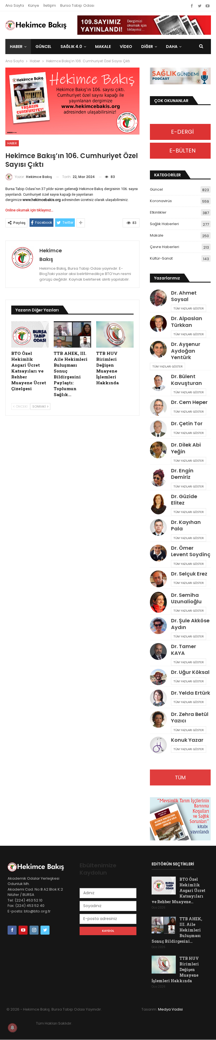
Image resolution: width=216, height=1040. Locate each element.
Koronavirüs (161, 201)
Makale (103, 46)
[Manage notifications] (12, 1027)
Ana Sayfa (14, 5)
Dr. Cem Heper (189, 402)
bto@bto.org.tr (37, 911)
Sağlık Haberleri (164, 224)
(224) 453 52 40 (29, 905)
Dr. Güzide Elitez (184, 499)
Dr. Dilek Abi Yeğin (186, 448)
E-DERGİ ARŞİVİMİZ (180, 134)
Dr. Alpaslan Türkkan (186, 321)
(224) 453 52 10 (28, 900)
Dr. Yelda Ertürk (190, 692)
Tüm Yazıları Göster (189, 308)
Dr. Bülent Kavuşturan (186, 379)
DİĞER (147, 46)
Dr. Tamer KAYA (183, 649)
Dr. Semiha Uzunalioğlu (186, 598)
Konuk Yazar (187, 739)
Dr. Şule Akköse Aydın (190, 623)
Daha (171, 46)
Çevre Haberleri (164, 246)
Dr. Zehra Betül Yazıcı (189, 717)
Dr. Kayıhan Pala (186, 525)
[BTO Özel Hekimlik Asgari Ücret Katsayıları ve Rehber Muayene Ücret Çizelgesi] (30, 334)
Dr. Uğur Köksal (190, 672)
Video (126, 46)
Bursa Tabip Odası (77, 5)
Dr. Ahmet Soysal (184, 296)
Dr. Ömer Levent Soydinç (190, 551)
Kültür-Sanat (161, 258)
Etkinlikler (158, 212)
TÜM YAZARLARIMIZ (180, 779)
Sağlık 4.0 (71, 46)
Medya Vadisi (170, 1009)
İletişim (49, 5)
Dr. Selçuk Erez (189, 573)
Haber (16, 46)
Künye (33, 5)
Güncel (43, 46)
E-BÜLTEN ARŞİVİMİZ (180, 153)
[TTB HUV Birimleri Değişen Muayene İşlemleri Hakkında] (115, 334)
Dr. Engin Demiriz (182, 473)
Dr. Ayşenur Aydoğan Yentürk (185, 351)
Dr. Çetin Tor (186, 423)
